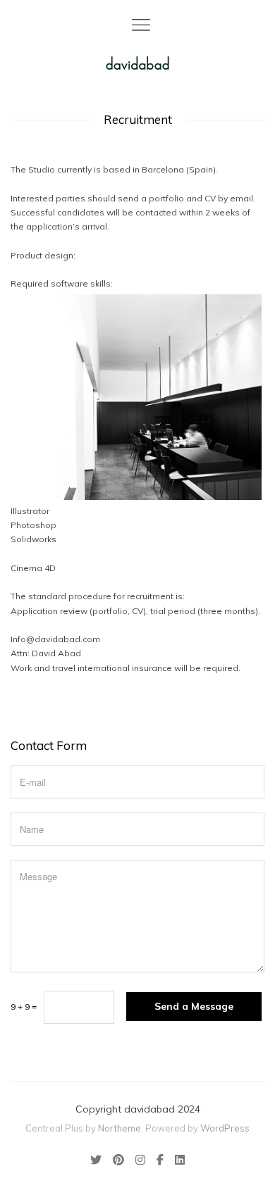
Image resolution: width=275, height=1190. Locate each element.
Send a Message (193, 1006)
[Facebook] (160, 1161)
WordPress (225, 1128)
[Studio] (137, 63)
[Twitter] (98, 1161)
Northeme (119, 1128)
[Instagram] (140, 1161)
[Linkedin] (177, 1161)
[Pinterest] (118, 1161)
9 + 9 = (24, 1006)
